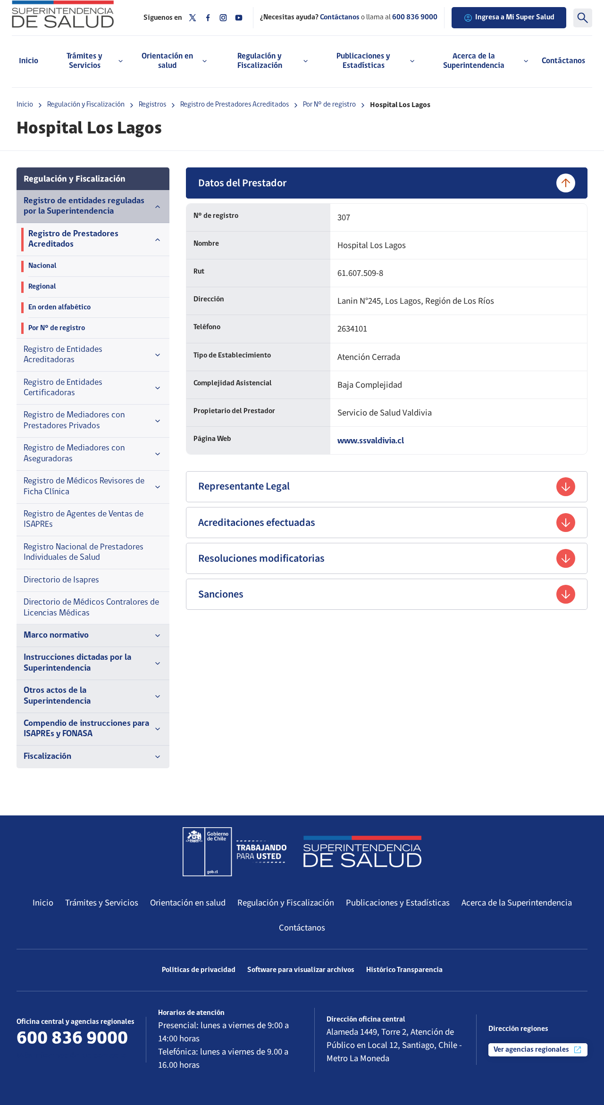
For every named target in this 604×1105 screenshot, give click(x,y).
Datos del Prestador (242, 183)
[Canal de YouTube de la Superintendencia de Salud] (239, 17)
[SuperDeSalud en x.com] (192, 17)
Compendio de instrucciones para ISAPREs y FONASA (86, 729)
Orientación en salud (188, 903)
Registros (152, 104)
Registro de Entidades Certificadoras (63, 388)
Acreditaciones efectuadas (256, 522)
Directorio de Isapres (61, 580)
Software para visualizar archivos (300, 970)
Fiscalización (47, 756)
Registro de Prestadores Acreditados (234, 104)
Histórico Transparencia (404, 970)
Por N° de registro (329, 104)
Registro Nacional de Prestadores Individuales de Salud (83, 552)
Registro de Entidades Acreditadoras (63, 355)
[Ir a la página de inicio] (70, 14)
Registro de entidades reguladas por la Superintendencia (84, 206)
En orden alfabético (59, 307)
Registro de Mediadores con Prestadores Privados (74, 420)
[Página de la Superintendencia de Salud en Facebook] (208, 17)
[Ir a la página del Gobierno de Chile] (234, 851)
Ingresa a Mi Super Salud (514, 17)
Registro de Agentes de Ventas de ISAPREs (83, 519)
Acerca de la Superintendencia (516, 903)
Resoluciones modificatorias (261, 558)
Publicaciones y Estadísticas (398, 903)
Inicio (28, 61)
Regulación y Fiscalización (86, 104)
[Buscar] (582, 17)
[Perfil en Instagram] (223, 17)
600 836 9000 (414, 17)
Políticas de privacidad (198, 970)
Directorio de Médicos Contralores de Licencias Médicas (91, 607)
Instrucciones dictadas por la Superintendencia (77, 663)
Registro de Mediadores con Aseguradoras (74, 453)
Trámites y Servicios (101, 903)
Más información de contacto (71, 1055)
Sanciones (220, 594)
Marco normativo (56, 635)
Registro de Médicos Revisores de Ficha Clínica (84, 486)
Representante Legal (244, 486)
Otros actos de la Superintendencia (57, 696)
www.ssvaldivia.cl (370, 441)
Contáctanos (563, 61)
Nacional (42, 266)
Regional (42, 287)
